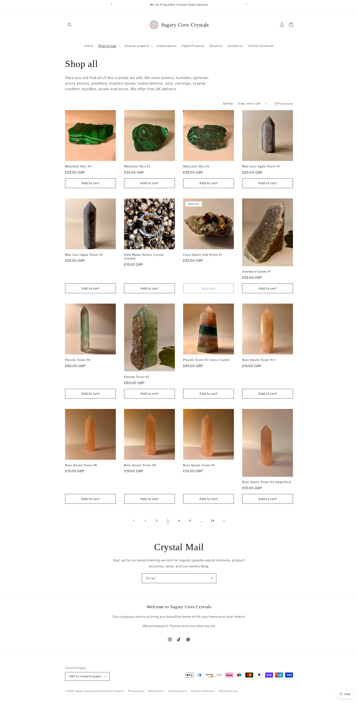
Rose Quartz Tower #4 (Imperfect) (266, 482)
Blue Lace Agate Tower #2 (84, 254)
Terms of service (228, 691)
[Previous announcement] (111, 4)
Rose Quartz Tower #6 (140, 465)
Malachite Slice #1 (196, 166)
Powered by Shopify (112, 691)
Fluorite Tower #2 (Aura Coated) (206, 359)
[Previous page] (134, 520)
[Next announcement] (246, 4)
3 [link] (168, 521)
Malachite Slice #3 (78, 166)
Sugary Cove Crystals (87, 691)
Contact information (203, 691)
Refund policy (156, 691)
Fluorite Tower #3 (137, 376)
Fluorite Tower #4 (78, 359)
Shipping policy (177, 691)
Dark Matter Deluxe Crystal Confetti (143, 256)
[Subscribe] (211, 578)
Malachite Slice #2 (137, 166)
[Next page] (223, 520)
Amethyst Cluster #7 (256, 271)
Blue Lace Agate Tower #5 (261, 166)
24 (212, 521)
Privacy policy (136, 691)
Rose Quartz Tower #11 (259, 359)
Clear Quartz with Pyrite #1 (202, 254)
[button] (69, 24)
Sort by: (228, 103)
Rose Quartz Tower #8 (81, 465)
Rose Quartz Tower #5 (199, 465)
